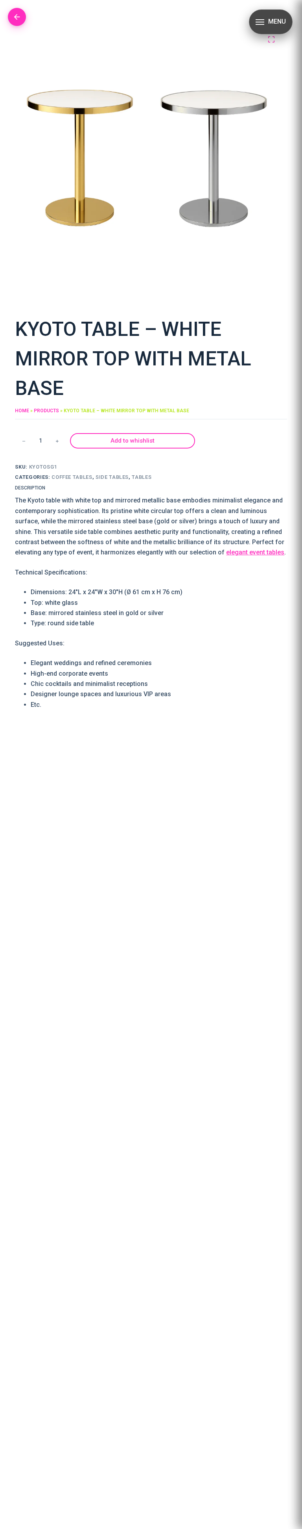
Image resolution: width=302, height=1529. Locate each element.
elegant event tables (255, 552)
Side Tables (112, 477)
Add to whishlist (132, 440)
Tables (141, 477)
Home (22, 410)
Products (46, 410)
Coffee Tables (72, 477)
